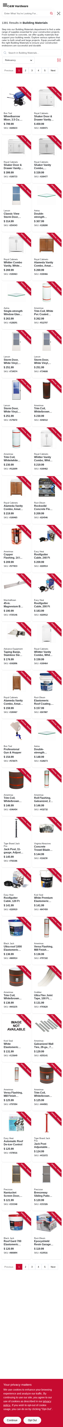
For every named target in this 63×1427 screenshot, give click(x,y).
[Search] (51, 13)
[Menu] (5, 5)
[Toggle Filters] (59, 60)
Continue (12, 1420)
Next (53, 70)
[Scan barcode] (58, 13)
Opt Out (32, 1420)
